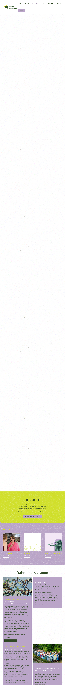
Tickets (21, 10)
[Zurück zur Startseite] (10, 7)
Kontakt (50, 3)
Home (20, 3)
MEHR (6, 558)
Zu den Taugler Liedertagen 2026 (32, 516)
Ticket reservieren (10, 640)
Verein (27, 3)
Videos (43, 3)
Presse (58, 3)
